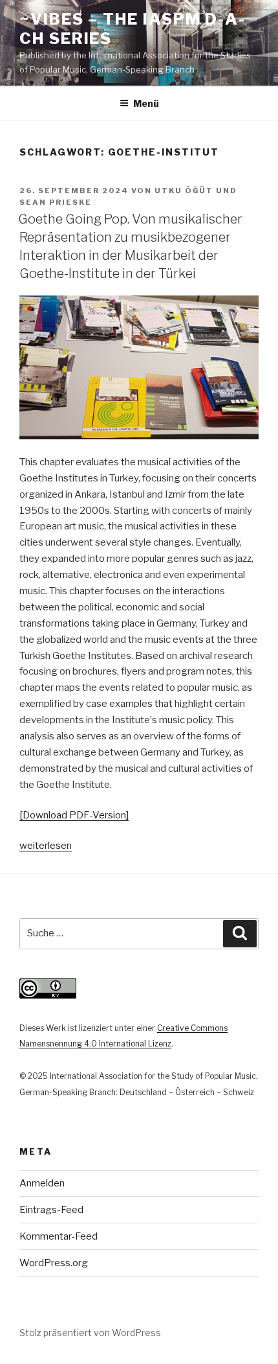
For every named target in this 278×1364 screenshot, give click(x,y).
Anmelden (42, 1183)
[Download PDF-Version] (74, 815)
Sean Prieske (55, 202)
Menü (146, 103)
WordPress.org (53, 1263)
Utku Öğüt (184, 190)
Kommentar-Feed (58, 1236)
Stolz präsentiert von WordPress (90, 1332)
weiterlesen (45, 845)
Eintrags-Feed (51, 1210)
